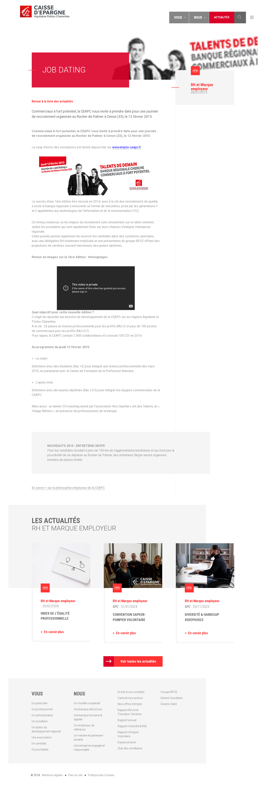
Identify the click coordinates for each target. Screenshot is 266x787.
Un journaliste (40, 749)
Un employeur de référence (84, 727)
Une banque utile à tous (88, 709)
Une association (42, 737)
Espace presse (127, 742)
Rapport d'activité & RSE (132, 726)
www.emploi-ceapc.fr (126, 147)
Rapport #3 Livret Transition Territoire (130, 712)
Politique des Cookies (101, 775)
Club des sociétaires (130, 748)
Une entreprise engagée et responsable (89, 747)
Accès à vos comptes (131, 692)
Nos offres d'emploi (130, 704)
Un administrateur (42, 715)
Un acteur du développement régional (46, 729)
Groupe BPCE (169, 692)
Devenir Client (169, 704)
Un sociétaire (40, 721)
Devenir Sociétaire (171, 698)
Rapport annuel (127, 720)
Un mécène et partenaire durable (88, 737)
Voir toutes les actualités (138, 661)
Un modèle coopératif (87, 703)
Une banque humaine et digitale (88, 717)
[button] (179, 17)
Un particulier (40, 703)
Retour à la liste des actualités (52, 101)
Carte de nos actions (130, 698)
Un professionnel (42, 709)
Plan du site (75, 775)
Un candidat (39, 743)
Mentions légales (52, 775)
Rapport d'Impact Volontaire (128, 734)
